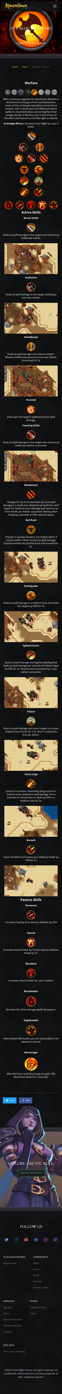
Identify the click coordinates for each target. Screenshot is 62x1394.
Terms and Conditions (14, 1351)
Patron (33, 1313)
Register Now (10, 1263)
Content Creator (41, 1287)
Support (7, 1331)
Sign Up (7, 1307)
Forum (36, 1269)
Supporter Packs (38, 1307)
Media (36, 1275)
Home (15, 67)
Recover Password (12, 1319)
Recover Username (12, 1325)
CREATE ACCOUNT (31, 1173)
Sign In (6, 1313)
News (25, 67)
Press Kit (37, 1281)
